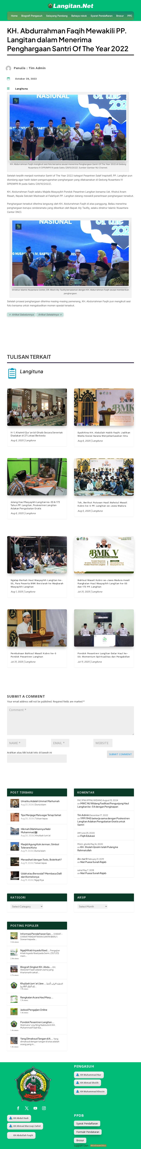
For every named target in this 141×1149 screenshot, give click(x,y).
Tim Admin (83, 815)
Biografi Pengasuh (31, 16)
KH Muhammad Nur (90, 1074)
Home (14, 16)
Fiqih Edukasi (87, 835)
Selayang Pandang (57, 16)
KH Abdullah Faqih (23, 1135)
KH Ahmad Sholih (89, 1082)
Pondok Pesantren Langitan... (37, 1022)
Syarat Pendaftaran (101, 16)
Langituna (21, 88)
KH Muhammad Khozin (92, 1091)
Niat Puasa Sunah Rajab (93, 861)
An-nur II (82, 858)
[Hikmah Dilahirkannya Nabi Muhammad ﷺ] (14, 831)
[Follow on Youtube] (35, 1108)
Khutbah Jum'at (43, 835)
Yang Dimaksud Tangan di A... (36, 1038)
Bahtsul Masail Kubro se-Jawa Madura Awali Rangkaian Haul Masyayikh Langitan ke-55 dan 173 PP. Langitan (104, 583)
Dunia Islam (40, 804)
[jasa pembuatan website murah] (98, 1145)
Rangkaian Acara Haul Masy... (36, 997)
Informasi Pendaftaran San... (36, 933)
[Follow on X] (26, 1108)
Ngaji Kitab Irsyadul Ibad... (35, 950)
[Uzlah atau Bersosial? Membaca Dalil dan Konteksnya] (14, 875)
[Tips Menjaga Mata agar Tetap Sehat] (14, 817)
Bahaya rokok (79, 16)
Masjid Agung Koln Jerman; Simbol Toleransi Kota (40, 846)
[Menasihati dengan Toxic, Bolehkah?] (14, 861)
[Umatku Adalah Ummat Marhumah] (14, 803)
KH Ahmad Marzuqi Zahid (27, 1126)
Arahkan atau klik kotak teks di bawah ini (29, 752)
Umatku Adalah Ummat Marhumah (40, 801)
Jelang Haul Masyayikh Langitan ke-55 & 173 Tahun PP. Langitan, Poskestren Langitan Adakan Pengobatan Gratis (35, 505)
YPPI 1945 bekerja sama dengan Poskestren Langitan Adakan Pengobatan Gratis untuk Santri (103, 821)
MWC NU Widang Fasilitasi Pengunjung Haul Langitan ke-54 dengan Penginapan (103, 805)
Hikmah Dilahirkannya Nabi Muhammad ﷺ (35, 830)
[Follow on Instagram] (44, 1108)
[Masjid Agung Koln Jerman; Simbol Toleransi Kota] (14, 846)
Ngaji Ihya (39, 880)
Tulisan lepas (41, 818)
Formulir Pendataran (87, 1132)
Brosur (120, 16)
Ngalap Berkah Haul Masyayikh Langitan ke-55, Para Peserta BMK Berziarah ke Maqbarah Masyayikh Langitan (37, 583)
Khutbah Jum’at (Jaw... (33, 983)
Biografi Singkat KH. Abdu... (36, 966)
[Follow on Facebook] (18, 1108)
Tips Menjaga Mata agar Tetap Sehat (41, 815)
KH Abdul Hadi (21, 1118)
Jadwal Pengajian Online (33, 1009)
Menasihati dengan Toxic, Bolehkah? (41, 859)
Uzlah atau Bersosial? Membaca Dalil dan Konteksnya (41, 875)
